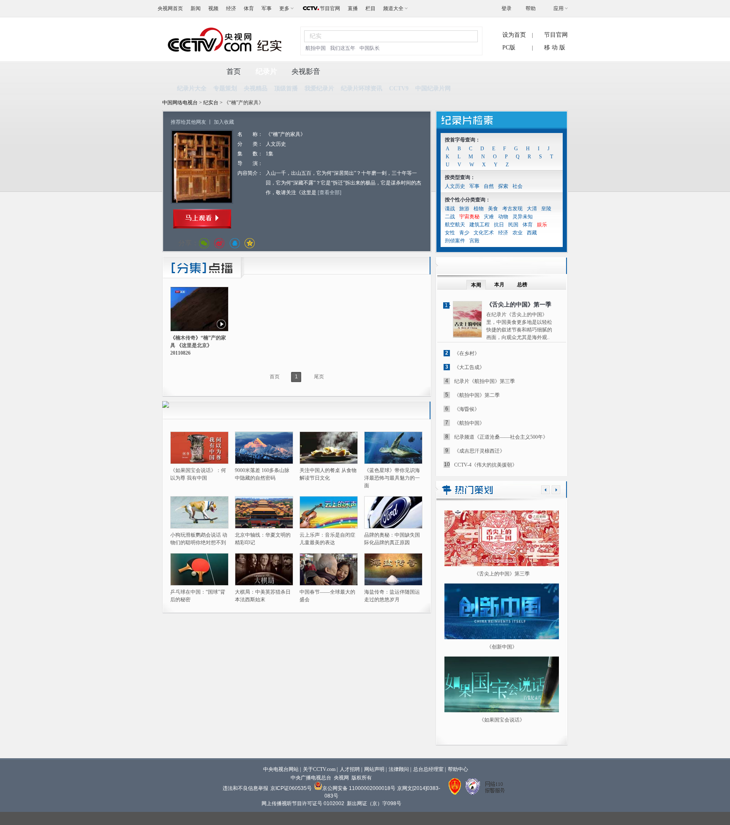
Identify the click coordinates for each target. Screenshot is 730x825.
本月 (499, 285)
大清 (532, 209)
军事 (266, 8)
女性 (450, 233)
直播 (353, 8)
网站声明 (374, 769)
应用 (558, 8)
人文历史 (455, 186)
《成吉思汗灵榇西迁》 (479, 451)
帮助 (531, 8)
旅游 (464, 209)
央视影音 (305, 72)
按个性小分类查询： (467, 200)
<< (545, 490)
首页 (233, 72)
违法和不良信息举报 (245, 788)
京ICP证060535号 (291, 788)
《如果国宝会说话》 (502, 720)
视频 (213, 8)
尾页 (319, 377)
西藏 (532, 233)
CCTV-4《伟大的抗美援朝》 (485, 465)
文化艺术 (484, 233)
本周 (476, 285)
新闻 (196, 8)
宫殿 (474, 241)
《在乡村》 (466, 353)
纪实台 (211, 103)
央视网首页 (170, 8)
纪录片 (266, 72)
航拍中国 (315, 48)
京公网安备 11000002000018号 (358, 788)
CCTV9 (399, 88)
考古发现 (512, 209)
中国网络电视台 (180, 103)
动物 (503, 217)
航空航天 (455, 225)
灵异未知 (522, 217)
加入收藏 (224, 122)
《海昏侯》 (466, 409)
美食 (493, 209)
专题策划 (225, 88)
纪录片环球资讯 (361, 88)
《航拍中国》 (469, 423)
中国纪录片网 (433, 88)
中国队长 (370, 48)
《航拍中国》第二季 (477, 395)
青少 (464, 233)
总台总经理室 (428, 769)
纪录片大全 (192, 88)
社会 (517, 186)
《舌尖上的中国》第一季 (518, 304)
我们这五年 (342, 48)
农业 (517, 233)
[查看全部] (329, 192)
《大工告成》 (469, 367)
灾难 (489, 217)
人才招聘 (350, 769)
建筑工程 (479, 225)
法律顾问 (399, 769)
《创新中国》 (502, 647)
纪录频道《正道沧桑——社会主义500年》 (501, 437)
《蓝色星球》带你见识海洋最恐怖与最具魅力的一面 (392, 477)
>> (556, 490)
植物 (479, 209)
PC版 (508, 47)
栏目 (370, 8)
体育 (249, 8)
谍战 (450, 209)
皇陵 (546, 209)
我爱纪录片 (319, 88)
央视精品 (255, 88)
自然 (489, 186)
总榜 (522, 285)
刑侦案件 (455, 241)
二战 (450, 217)
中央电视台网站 (281, 769)
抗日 (499, 225)
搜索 (466, 36)
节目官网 (330, 8)
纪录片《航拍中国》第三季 (484, 381)
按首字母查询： (462, 140)
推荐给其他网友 (188, 122)
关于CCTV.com (319, 769)
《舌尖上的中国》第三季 (502, 574)
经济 (231, 8)
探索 (503, 186)
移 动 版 (554, 47)
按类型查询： (460, 177)
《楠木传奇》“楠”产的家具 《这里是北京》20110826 (198, 345)
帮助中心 (458, 769)
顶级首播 (286, 88)
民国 (513, 225)
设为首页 (514, 35)
